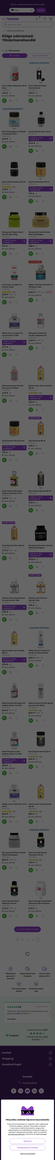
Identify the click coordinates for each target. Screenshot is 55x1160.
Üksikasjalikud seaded (27, 1147)
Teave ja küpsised (27, 1153)
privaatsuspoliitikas (16, 1134)
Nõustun (27, 1141)
